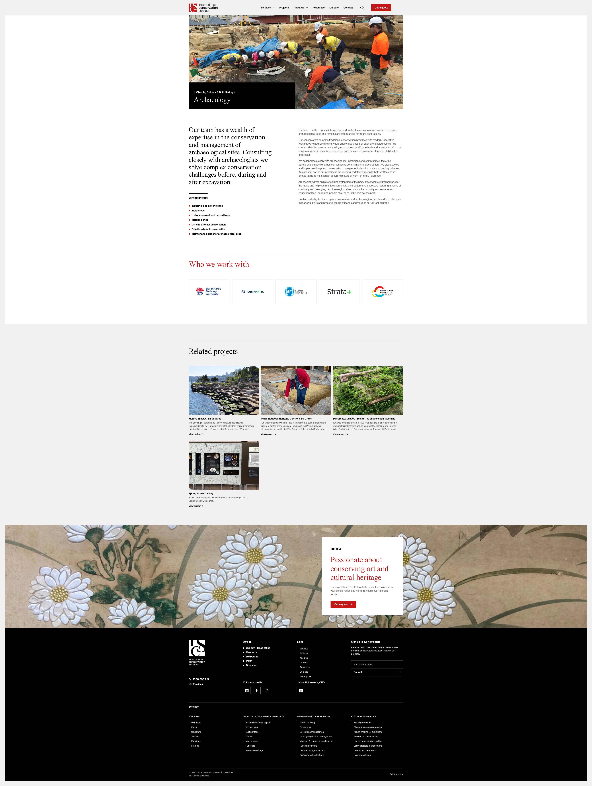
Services (266, 7)
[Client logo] (209, 291)
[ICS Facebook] (257, 690)
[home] (203, 8)
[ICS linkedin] (247, 690)
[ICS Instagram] (266, 690)
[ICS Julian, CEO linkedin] (301, 690)
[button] (267, 8)
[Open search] (362, 7)
